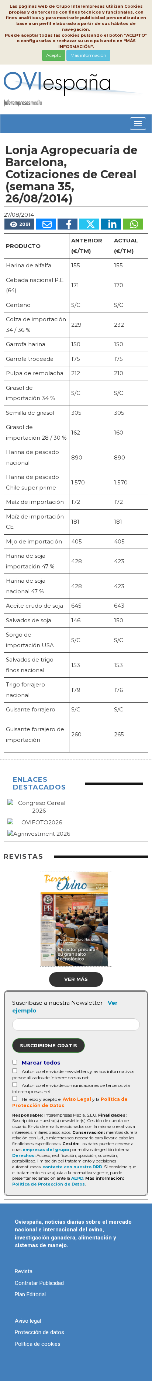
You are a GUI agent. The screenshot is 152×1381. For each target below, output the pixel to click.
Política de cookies (38, 1344)
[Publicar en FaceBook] (67, 224)
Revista (23, 1271)
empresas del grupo (46, 1149)
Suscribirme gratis (48, 1045)
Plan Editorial (30, 1294)
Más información (88, 55)
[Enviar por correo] (46, 224)
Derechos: (23, 1155)
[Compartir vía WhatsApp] (133, 224)
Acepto (53, 55)
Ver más (76, 979)
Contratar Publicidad (39, 1283)
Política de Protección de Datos (48, 1184)
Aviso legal (28, 1321)
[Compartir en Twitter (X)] (89, 224)
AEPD (77, 1178)
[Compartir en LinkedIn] (111, 224)
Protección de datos (39, 1332)
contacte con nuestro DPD (72, 1166)
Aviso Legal (77, 1099)
